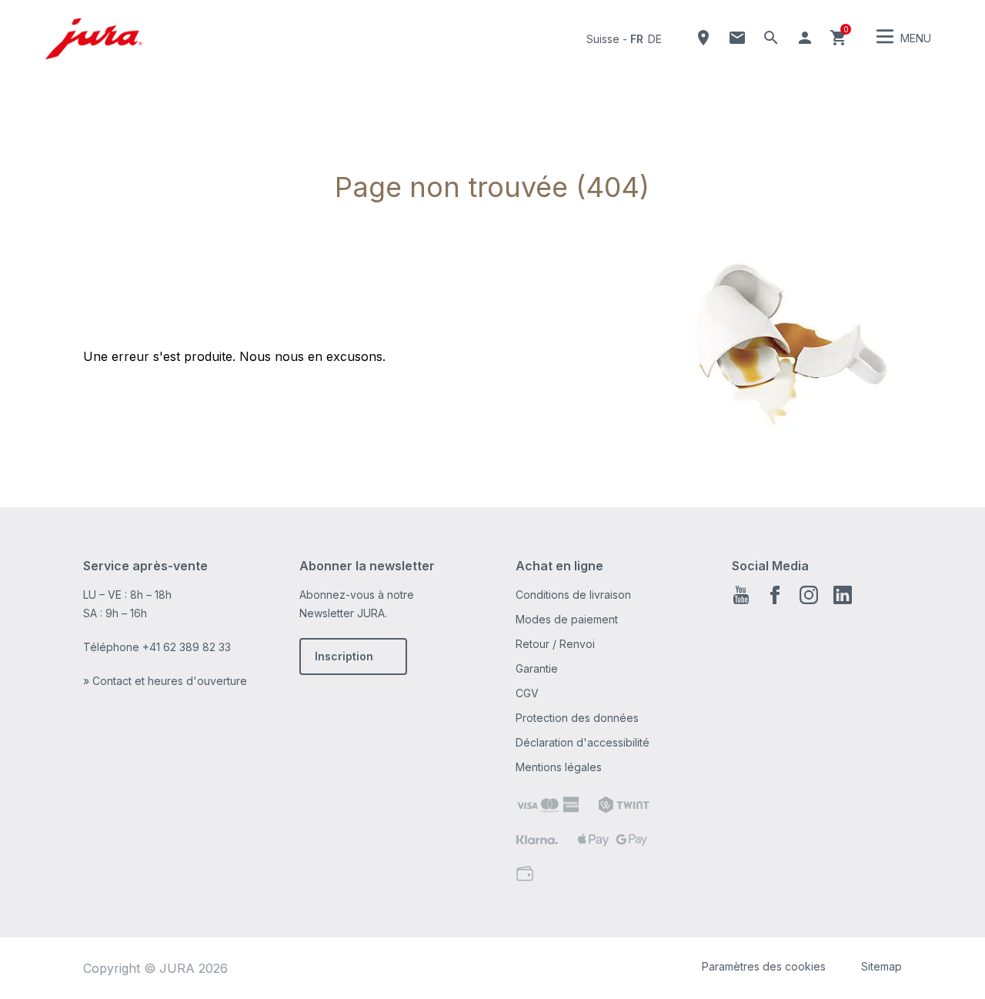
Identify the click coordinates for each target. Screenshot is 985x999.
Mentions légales (559, 766)
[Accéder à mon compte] (805, 37)
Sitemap (881, 966)
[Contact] (737, 37)
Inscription (344, 656)
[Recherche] (771, 37)
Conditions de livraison (573, 594)
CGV (527, 693)
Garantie (537, 668)
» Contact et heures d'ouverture (165, 680)
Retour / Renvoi (555, 643)
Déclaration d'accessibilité (582, 742)
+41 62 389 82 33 (186, 646)
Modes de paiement (567, 619)
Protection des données (577, 717)
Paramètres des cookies (764, 966)
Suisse (602, 38)
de (655, 38)
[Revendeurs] (703, 37)
